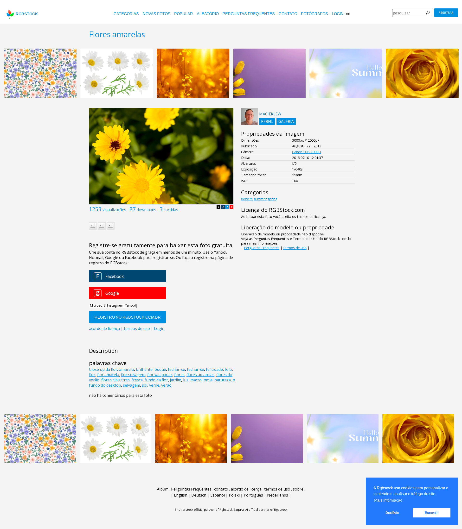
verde (154, 385)
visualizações (114, 209)
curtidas (171, 209)
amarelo (126, 369)
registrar (446, 13)
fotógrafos (314, 14)
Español (217, 495)
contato (288, 14)
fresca (137, 380)
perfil (267, 121)
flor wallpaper (159, 374)
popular (183, 14)
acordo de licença (246, 489)
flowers (247, 199)
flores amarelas (200, 374)
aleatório (208, 14)
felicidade (214, 369)
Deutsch (198, 495)
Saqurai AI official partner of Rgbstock (260, 509)
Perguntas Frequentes (249, 14)
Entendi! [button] (432, 513)
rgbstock (27, 14)
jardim (175, 380)
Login (338, 14)
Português (253, 495)
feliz (228, 369)
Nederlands (277, 495)
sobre (298, 489)
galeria (286, 121)
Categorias (126, 14)
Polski (234, 495)
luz (185, 380)
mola (208, 380)
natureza (222, 380)
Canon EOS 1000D (306, 152)
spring (272, 199)
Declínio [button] (392, 513)
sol (144, 385)
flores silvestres (115, 380)
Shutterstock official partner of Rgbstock (204, 509)
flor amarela (108, 374)
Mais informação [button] (388, 500)
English (180, 495)
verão (166, 385)
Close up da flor (103, 369)
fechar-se (176, 369)
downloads (146, 209)
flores (179, 374)
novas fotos (156, 14)
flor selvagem (133, 374)
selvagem (131, 385)
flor (92, 374)
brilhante (144, 369)
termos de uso (295, 248)
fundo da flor (156, 380)
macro (196, 380)
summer (260, 199)
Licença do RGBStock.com (273, 210)
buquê (160, 369)
